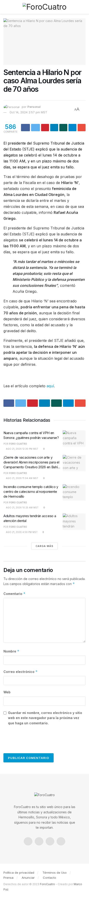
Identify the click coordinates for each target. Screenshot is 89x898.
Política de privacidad (18, 872)
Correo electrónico (20, 671)
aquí (50, 386)
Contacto (49, 877)
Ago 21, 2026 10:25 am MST (22, 507)
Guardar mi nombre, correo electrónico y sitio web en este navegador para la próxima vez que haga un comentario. (45, 718)
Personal (34, 107)
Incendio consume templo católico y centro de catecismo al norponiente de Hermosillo (30, 492)
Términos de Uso (54, 872)
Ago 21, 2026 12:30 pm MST (21, 448)
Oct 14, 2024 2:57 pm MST (28, 112)
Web (6, 692)
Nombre (11, 651)
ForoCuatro (47, 884)
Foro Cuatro (18, 443)
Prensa (8, 877)
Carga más (44, 546)
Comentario (14, 593)
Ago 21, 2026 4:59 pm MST (21, 532)
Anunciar (28, 877)
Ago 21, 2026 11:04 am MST (21, 478)
